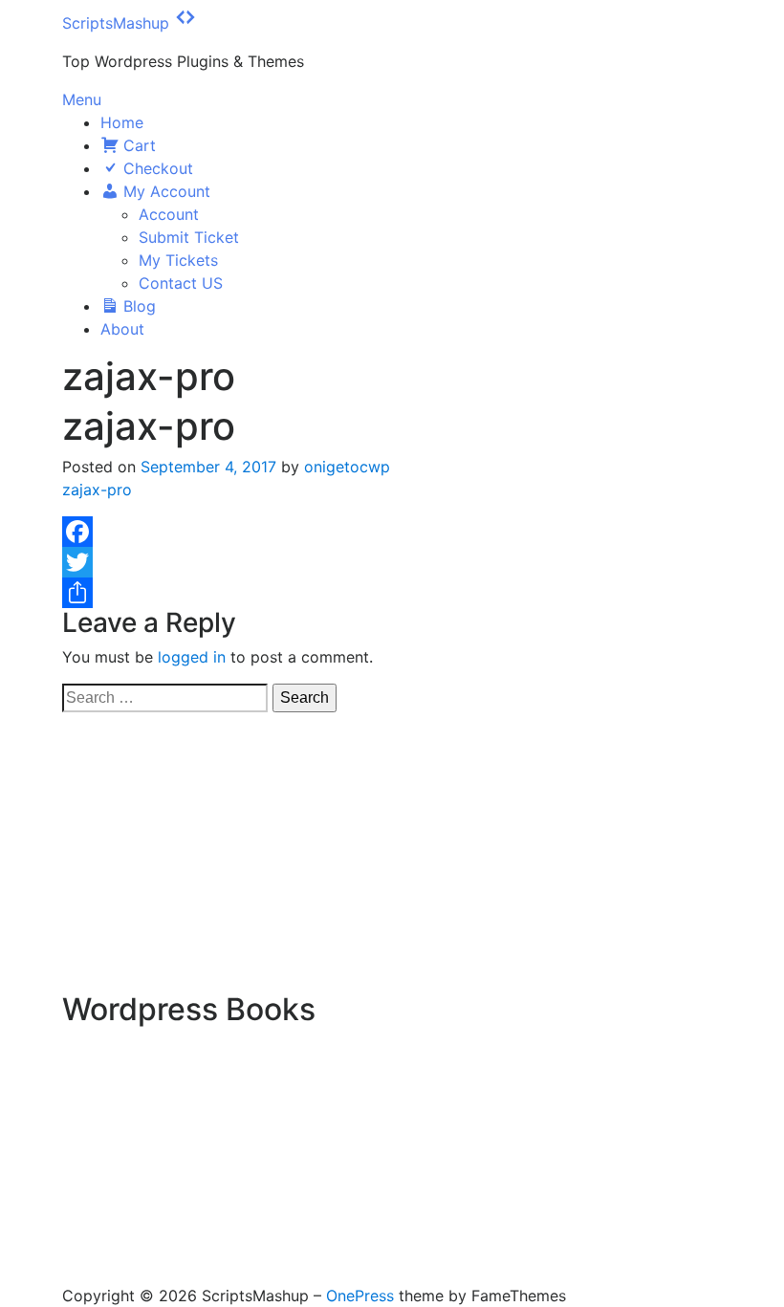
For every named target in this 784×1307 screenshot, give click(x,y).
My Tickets (178, 260)
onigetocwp (347, 466)
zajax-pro (97, 489)
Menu (81, 99)
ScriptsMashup (115, 23)
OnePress (360, 1295)
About (122, 328)
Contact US (181, 283)
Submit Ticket (189, 237)
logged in (192, 656)
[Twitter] (392, 562)
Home (121, 122)
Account (169, 214)
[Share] (392, 592)
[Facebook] (392, 531)
